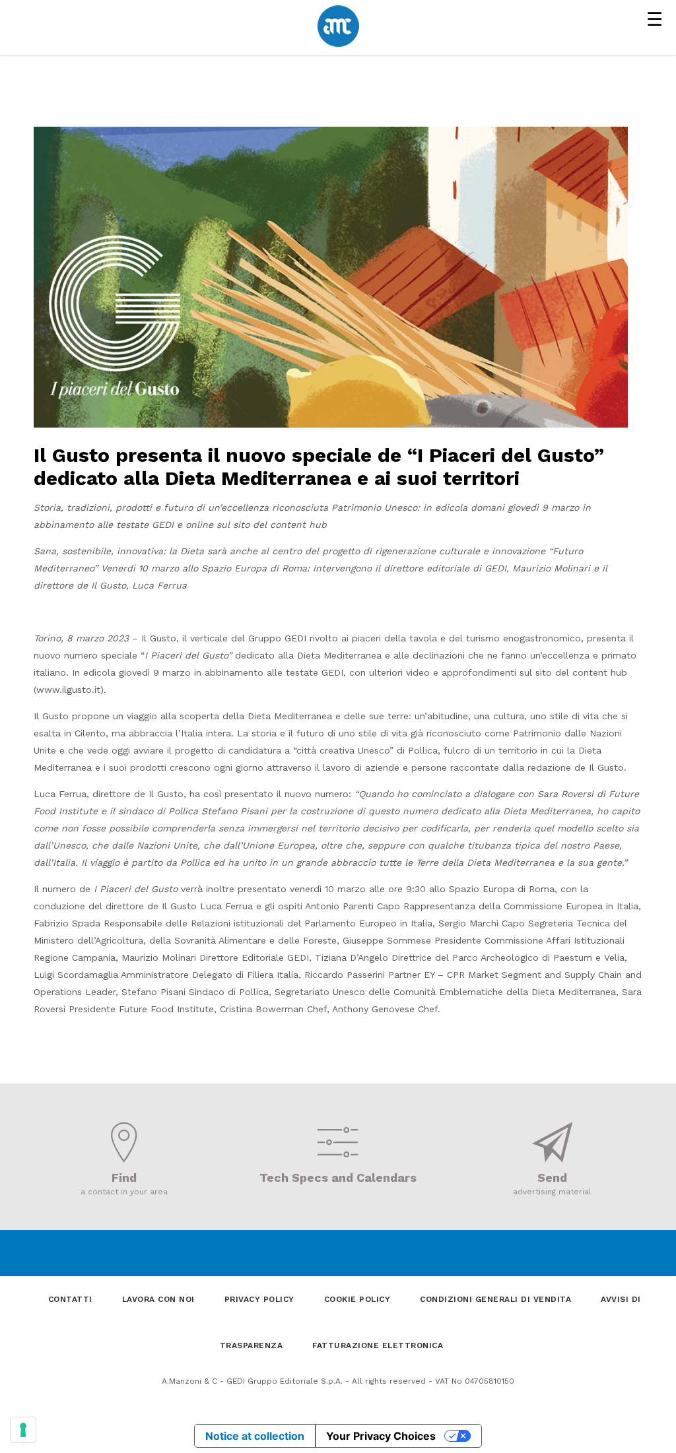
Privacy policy (259, 1299)
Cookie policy (357, 1299)
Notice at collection (254, 1435)
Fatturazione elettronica (377, 1345)
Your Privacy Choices (381, 1435)
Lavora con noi (158, 1299)
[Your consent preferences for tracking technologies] (23, 1429)
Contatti (70, 1299)
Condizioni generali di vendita (495, 1299)
